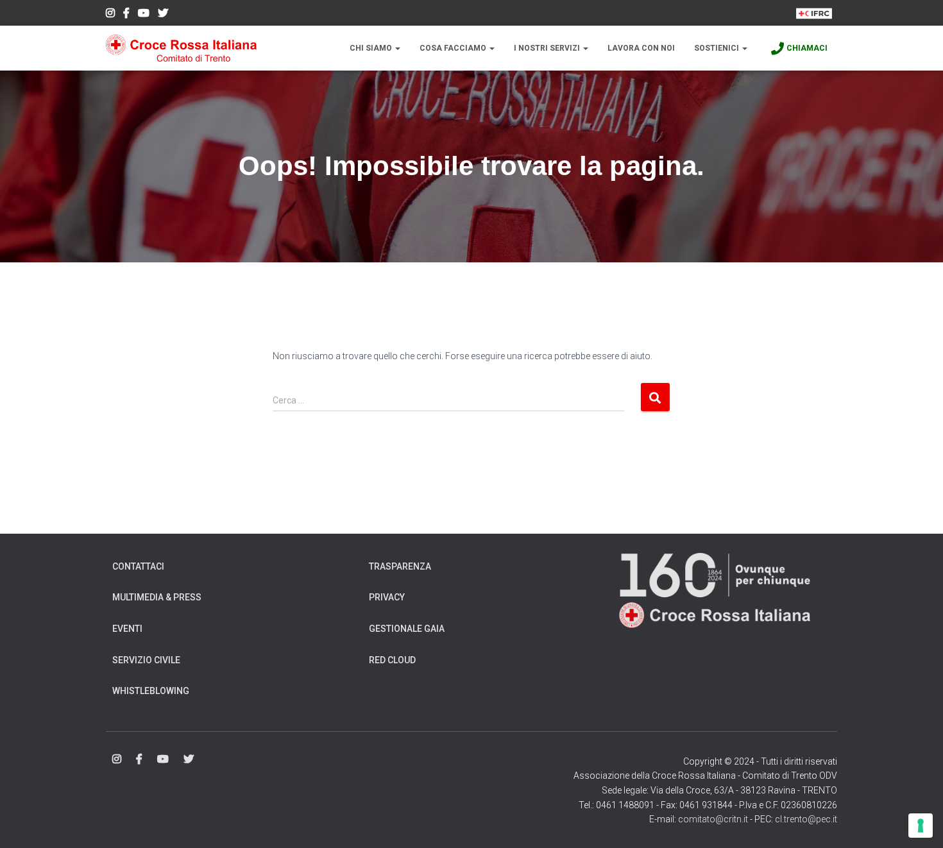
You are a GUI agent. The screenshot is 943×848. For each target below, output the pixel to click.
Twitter (163, 15)
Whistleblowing (150, 691)
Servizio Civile (146, 660)
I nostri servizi (548, 48)
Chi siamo (372, 48)
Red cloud (392, 660)
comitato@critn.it (713, 819)
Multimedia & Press (156, 597)
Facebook (126, 15)
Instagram (110, 15)
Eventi (127, 628)
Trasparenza (400, 566)
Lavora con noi (641, 48)
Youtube (143, 15)
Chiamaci (807, 48)
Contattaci (138, 566)
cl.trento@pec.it (806, 819)
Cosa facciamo (454, 48)
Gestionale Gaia (407, 628)
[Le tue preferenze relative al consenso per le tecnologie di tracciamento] (920, 825)
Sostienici (717, 48)
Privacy (387, 597)
